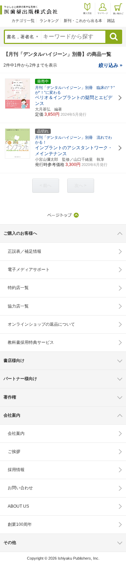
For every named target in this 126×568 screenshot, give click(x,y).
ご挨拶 (14, 451)
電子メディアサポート (29, 269)
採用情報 (16, 469)
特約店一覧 (18, 287)
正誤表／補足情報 (24, 251)
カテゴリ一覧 (23, 20)
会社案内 (16, 433)
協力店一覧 (18, 306)
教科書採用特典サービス (31, 342)
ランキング (49, 20)
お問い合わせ (20, 487)
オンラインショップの (41, 324)
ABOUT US (18, 506)
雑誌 (111, 20)
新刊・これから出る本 (83, 20)
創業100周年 (20, 524)
